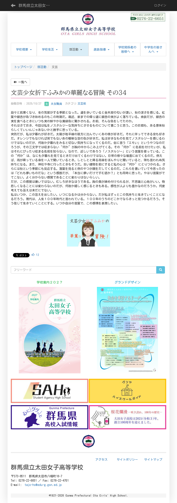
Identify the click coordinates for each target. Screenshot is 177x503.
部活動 (41, 66)
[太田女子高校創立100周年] (127, 417)
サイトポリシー (127, 459)
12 (37, 254)
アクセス (101, 459)
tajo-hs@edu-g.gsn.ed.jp (43, 484)
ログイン (160, 5)
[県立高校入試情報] (49, 417)
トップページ (23, 66)
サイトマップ (153, 459)
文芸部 (81, 103)
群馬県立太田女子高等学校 (37, 5)
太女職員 (55, 103)
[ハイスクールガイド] (127, 391)
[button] (75, 49)
